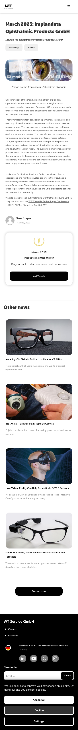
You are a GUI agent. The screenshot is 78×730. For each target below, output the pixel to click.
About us (13, 635)
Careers (12, 629)
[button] (68, 6)
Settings (39, 721)
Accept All (39, 699)
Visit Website (39, 276)
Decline (39, 710)
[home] (8, 6)
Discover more (39, 591)
